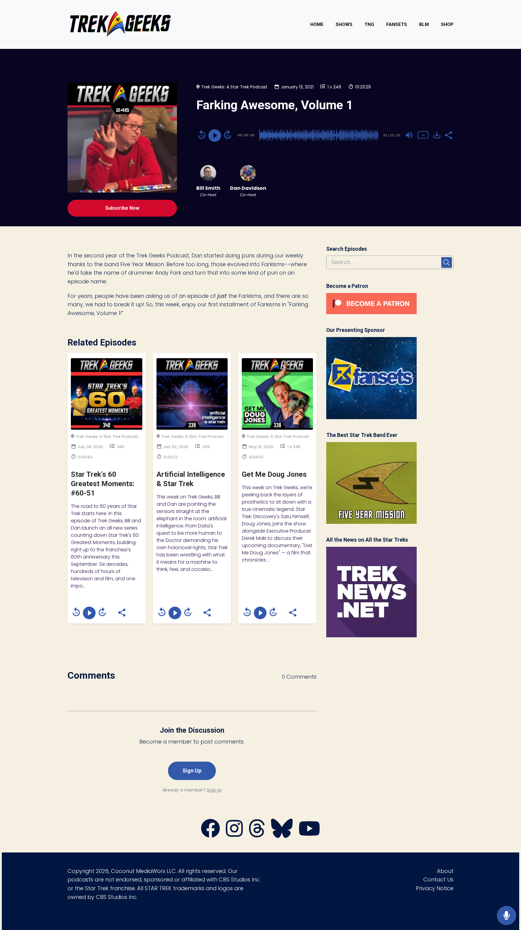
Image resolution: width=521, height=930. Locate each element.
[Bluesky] (282, 835)
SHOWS (344, 24)
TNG (369, 24)
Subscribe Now (122, 208)
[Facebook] (210, 835)
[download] (436, 134)
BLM (424, 24)
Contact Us (438, 879)
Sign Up (191, 770)
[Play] (214, 135)
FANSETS (396, 24)
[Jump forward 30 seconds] (227, 134)
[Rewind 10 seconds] (201, 134)
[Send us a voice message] (507, 915)
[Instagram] (234, 835)
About (445, 871)
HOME (317, 24)
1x (423, 135)
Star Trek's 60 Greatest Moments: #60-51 (102, 483)
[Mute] (409, 135)
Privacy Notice (434, 888)
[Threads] (256, 835)
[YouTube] (309, 835)
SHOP (447, 24)
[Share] (448, 134)
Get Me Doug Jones (274, 474)
